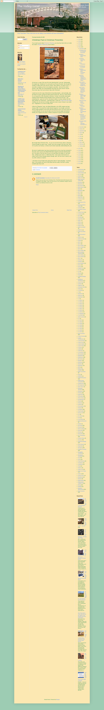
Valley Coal (80, 469)
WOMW (79, 486)
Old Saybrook (81, 385)
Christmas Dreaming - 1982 (82, 60)
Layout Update (81, 344)
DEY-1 (79, 242)
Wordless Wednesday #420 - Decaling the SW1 (82, 110)
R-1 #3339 (80, 416)
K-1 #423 (80, 328)
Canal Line (80, 198)
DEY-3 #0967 (81, 245)
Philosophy (80, 396)
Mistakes (80, 360)
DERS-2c (80, 237)
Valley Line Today (82, 471)
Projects (80, 407)
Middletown (80, 357)
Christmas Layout (82, 209)
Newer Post (35, 210)
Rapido (79, 423)
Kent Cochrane (81, 333)
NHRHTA (80, 376)
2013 (79, 163)
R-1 (79, 414)
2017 (79, 156)
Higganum (80, 285)
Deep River (80, 218)
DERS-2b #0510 (81, 234)
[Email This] (50, 168)
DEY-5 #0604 (81, 250)
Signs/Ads (80, 446)
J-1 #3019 (80, 310)
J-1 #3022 (80, 311)
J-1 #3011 (80, 302)
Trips (79, 466)
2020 (79, 150)
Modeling (80, 362)
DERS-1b (80, 225)
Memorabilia (81, 354)
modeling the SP (21, 71)
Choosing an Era (81, 202)
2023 (79, 45)
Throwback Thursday (80, 455)
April (80, 140)
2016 (79, 157)
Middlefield (80, 355)
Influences (80, 295)
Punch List (80, 412)
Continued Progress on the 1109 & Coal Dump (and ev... (82, 117)
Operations (80, 391)
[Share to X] (53, 168)
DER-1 (79, 220)
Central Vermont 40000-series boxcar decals (22, 112)
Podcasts (80, 402)
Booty (79, 195)
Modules (80, 363)
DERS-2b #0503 (81, 231)
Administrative (81, 172)
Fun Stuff (80, 269)
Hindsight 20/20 (81, 287)
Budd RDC (80, 197)
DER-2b (80, 223)
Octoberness (81, 383)
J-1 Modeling (81, 313)
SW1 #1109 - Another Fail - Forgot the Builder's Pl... (82, 84)
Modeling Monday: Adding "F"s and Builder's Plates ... (82, 78)
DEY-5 (79, 248)
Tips (79, 457)
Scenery (80, 439)
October (81, 128)
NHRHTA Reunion (82, 377)
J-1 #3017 (80, 308)
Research (80, 427)
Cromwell (80, 214)
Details (79, 240)
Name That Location (80, 369)
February (81, 144)
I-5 (78, 292)
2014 (79, 161)
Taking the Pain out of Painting (82, 102)
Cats (79, 200)
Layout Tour (80, 342)
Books (79, 193)
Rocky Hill (80, 433)
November (81, 127)
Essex (79, 264)
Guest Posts (80, 282)
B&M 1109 (80, 177)
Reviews (80, 432)
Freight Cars (80, 268)
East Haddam (81, 263)
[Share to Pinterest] (56, 168)
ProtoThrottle (81, 411)
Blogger (58, 699)
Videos (79, 473)
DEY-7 (79, 258)
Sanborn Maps (81, 438)
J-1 (78, 298)
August (81, 132)
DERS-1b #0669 (81, 227)
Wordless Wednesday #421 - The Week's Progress (82, 96)
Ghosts (79, 273)
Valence (80, 467)
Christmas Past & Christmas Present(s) (82, 51)
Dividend (80, 261)
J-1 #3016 (80, 306)
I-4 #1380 (80, 290)
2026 (79, 39)
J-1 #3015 (80, 305)
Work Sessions (81, 491)
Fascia (79, 266)
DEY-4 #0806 (81, 247)
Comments (21, 48)
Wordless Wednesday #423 (82, 55)
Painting (80, 392)
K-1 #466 (80, 330)
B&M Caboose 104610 (81, 180)
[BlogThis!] (52, 168)
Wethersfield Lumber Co (81, 483)
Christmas (38, 169)
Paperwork (80, 394)
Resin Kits (80, 430)
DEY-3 (79, 243)
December (81, 48)
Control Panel (81, 212)
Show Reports (81, 444)
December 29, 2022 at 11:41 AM (52, 178)
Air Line (79, 174)
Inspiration (80, 297)
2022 (79, 46)
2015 (79, 159)
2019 (79, 152)
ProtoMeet (80, 409)
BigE (79, 188)
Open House (81, 386)
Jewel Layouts (81, 316)
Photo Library (81, 397)
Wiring (79, 485)
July (80, 134)
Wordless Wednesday (43, 44)
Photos (79, 401)
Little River (80, 350)
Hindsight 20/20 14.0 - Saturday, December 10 (82, 123)
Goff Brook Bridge (82, 276)
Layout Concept (81, 336)
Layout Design (81, 340)
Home (52, 210)
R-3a (79, 417)
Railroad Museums (82, 421)
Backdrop (80, 182)
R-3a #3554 (80, 419)
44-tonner (80, 171)
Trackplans (80, 462)
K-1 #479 (80, 331)
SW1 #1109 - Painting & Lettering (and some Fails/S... (82, 90)
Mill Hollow (80, 359)
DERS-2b (80, 230)
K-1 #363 (80, 326)
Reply (37, 184)
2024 (79, 43)
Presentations (81, 406)
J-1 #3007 (80, 300)
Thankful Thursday (82, 105)
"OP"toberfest (81, 169)
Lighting (80, 349)
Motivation (80, 365)
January (81, 146)
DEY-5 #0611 (81, 255)
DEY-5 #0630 (81, 256)
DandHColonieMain (40, 178)
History (79, 288)
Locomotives (81, 352)
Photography (81, 399)
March (80, 142)
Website (80, 478)
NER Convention (81, 371)
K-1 (79, 318)
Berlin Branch (81, 187)
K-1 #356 (80, 323)
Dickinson (80, 260)
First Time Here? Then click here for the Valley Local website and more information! (40, 33)
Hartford (80, 283)
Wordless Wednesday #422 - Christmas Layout (82, 71)
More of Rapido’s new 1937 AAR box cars (21, 74)
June (80, 136)
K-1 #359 (80, 325)
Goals (79, 274)
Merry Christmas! (82, 63)
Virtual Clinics (81, 475)
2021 (79, 148)
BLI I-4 (79, 192)
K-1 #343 (80, 321)
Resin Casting (81, 428)
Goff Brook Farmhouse (80, 280)
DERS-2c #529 (81, 239)
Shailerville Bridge (82, 441)
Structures (80, 447)
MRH (79, 367)
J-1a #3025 (80, 315)
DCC (79, 215)
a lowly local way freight (66, 100)
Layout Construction (81, 338)
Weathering (80, 477)
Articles (79, 176)
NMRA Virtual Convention (81, 381)
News (79, 374)
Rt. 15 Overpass (81, 435)
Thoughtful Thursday (80, 453)
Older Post (69, 210)
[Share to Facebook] (55, 168)
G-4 (79, 271)
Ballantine (80, 183)
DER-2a (80, 222)
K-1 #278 (80, 320)
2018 (79, 154)
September (81, 130)
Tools (79, 459)
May (80, 138)
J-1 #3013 (80, 303)
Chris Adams (22, 61)
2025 (79, 41)
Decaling (80, 217)
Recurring (80, 425)
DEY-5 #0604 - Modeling (81, 253)
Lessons (80, 347)
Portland (80, 404)
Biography (80, 190)
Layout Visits (81, 345)
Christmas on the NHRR (82, 66)
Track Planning (81, 461)
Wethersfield (81, 480)
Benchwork (80, 185)
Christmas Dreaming (49, 43)
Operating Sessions (80, 389)
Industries (80, 293)
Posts (20, 45)
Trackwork (80, 464)
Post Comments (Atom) (43, 212)
